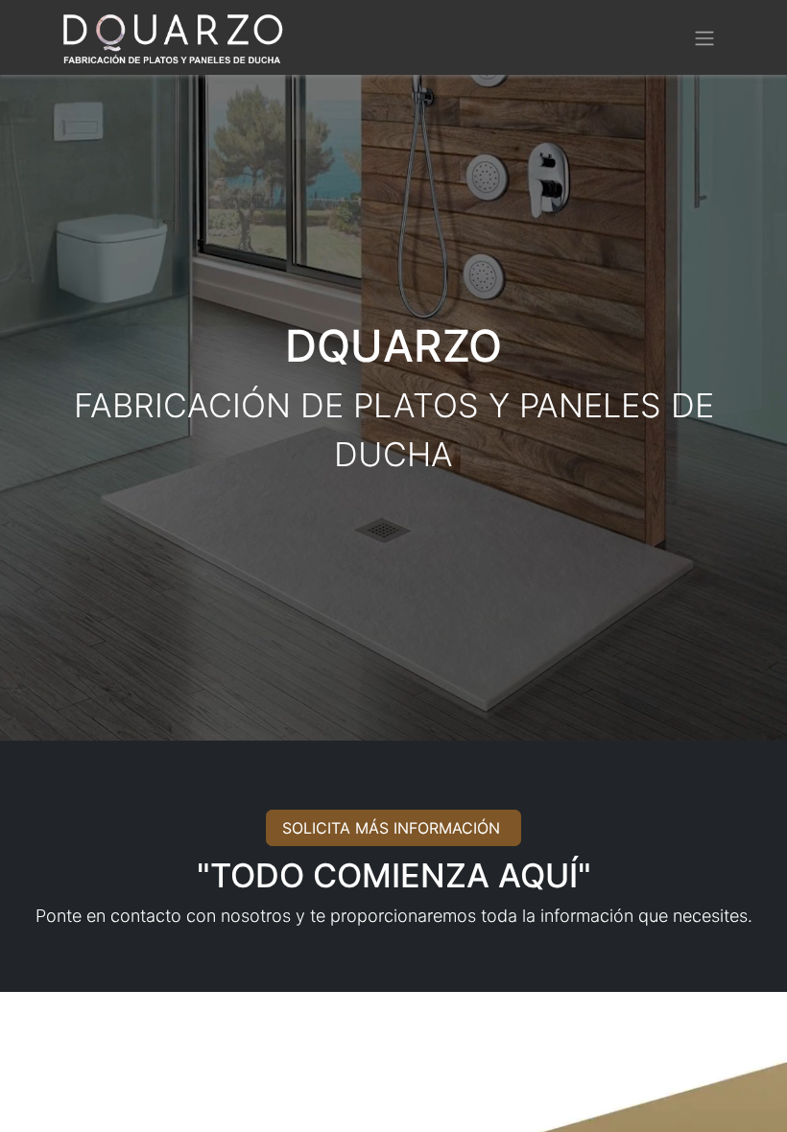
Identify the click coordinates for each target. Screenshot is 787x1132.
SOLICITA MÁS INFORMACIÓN (393, 827)
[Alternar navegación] (704, 37)
